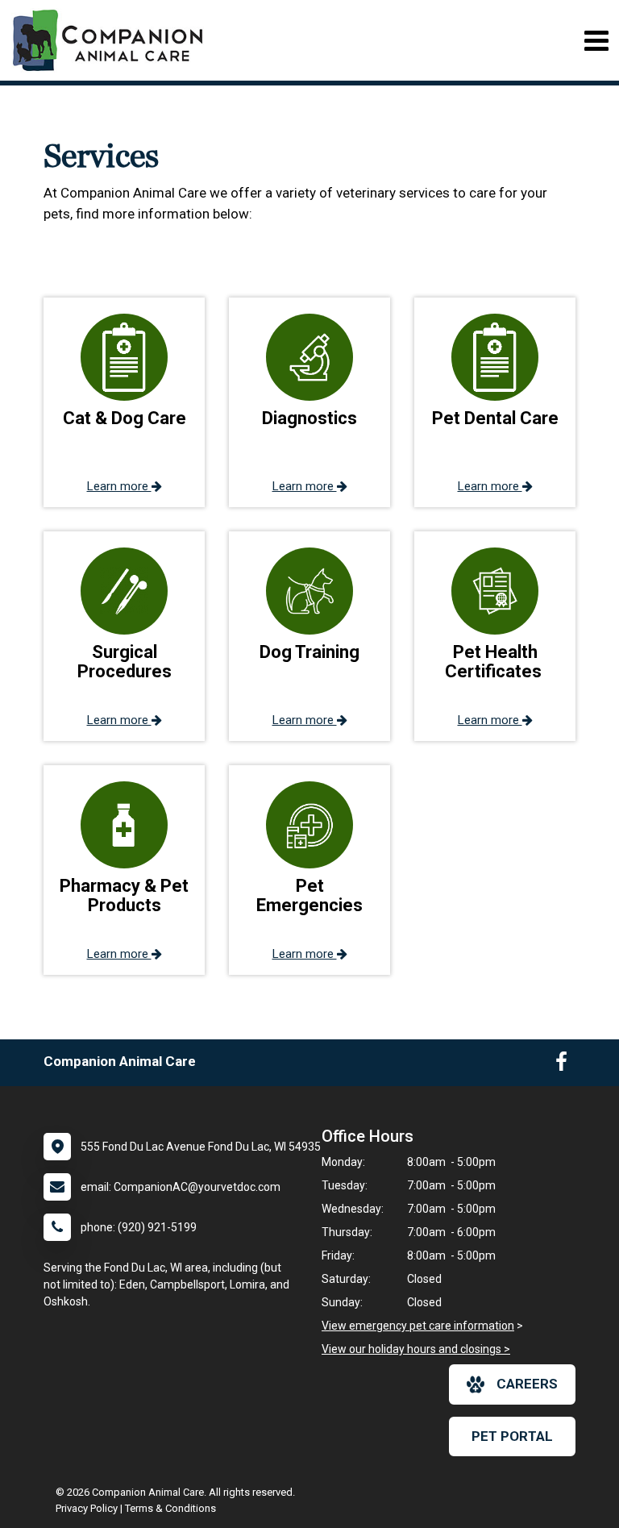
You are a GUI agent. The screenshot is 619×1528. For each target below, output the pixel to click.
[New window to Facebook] (561, 1065)
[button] (124, 402)
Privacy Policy (87, 1508)
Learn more (119, 486)
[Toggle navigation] (596, 41)
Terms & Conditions (170, 1508)
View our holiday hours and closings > (416, 1349)
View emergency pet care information (418, 1325)
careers (527, 1384)
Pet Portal (512, 1436)
